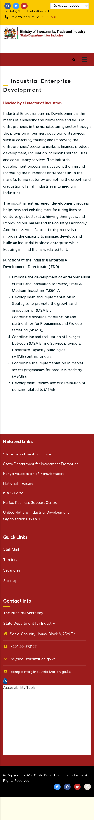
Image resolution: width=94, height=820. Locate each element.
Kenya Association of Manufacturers (33, 474)
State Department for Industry (58, 775)
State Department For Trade (27, 454)
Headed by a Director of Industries (32, 103)
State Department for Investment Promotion (41, 464)
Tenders (10, 560)
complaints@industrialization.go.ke (40, 672)
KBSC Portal (13, 493)
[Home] (47, 37)
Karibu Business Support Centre (30, 502)
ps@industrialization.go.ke (33, 659)
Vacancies (11, 570)
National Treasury (18, 483)
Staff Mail (48, 17)
